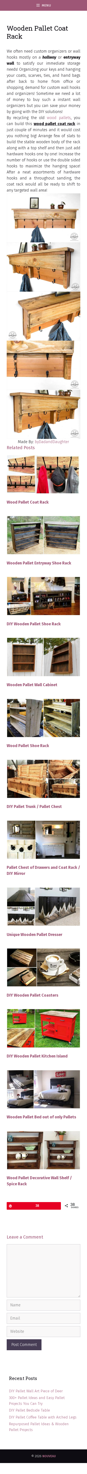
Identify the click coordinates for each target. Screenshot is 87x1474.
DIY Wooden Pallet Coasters (32, 995)
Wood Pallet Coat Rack (28, 502)
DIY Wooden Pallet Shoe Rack (34, 624)
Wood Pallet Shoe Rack (28, 745)
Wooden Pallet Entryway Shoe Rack (39, 563)
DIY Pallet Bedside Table (29, 1410)
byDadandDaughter (52, 441)
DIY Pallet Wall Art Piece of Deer (36, 1391)
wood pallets (58, 117)
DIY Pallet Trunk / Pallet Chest (34, 806)
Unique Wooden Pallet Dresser (34, 934)
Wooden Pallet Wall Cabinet (32, 684)
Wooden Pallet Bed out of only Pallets (41, 1117)
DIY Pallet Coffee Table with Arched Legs (43, 1417)
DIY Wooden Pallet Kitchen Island (37, 1056)
